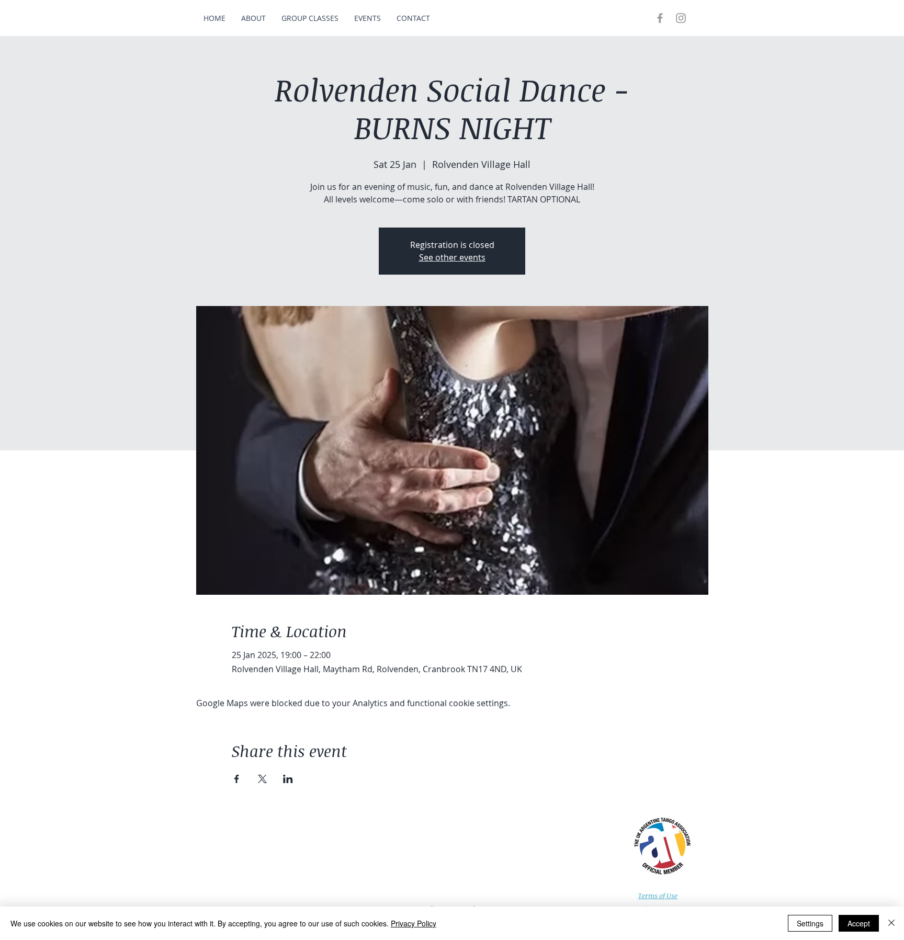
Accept (859, 923)
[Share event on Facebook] (237, 779)
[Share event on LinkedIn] (288, 779)
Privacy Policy (413, 923)
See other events (452, 257)
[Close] (891, 923)
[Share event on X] (262, 779)
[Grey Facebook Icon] (659, 18)
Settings (810, 923)
